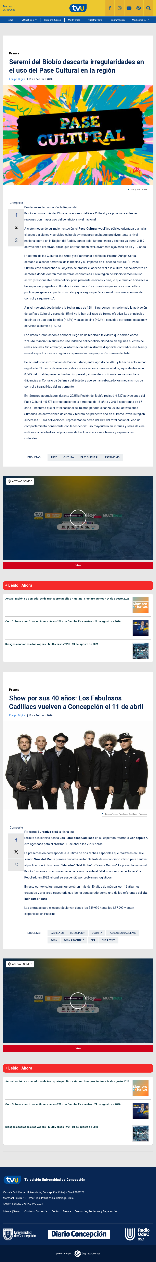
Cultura (68, 457)
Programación (117, 19)
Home (10, 19)
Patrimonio (112, 457)
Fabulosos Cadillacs (122, 932)
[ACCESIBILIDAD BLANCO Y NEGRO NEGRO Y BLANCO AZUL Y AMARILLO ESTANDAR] (138, 8)
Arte (54, 457)
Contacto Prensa (61, 1211)
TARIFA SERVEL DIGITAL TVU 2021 (23, 1203)
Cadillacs (57, 932)
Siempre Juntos (52, 19)
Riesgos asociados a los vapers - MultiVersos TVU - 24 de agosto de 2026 (51, 644)
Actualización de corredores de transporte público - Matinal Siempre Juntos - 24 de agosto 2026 (67, 598)
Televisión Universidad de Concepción (54, 1180)
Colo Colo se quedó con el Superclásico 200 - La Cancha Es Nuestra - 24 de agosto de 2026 (62, 621)
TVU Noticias (27, 19)
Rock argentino (74, 940)
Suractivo (108, 940)
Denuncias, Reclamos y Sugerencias (96, 1211)
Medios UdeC (139, 19)
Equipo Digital (17, 79)
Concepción (77, 932)
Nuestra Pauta (95, 19)
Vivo (78, 565)
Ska (93, 940)
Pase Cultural (89, 457)
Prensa (14, 53)
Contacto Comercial (36, 1211)
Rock (54, 940)
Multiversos (74, 19)
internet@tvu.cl (11, 1211)
